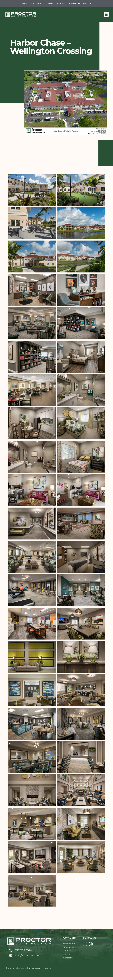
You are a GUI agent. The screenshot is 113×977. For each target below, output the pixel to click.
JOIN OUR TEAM (32, 3)
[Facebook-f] (85, 944)
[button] (106, 14)
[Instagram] (91, 944)
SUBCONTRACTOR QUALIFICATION (70, 3)
